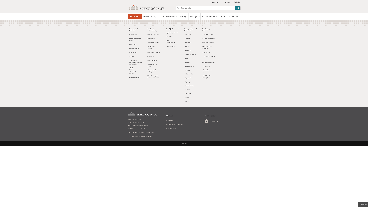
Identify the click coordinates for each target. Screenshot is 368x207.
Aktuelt (132, 56)
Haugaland (187, 42)
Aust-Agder (187, 34)
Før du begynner (153, 34)
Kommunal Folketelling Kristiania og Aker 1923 (135, 62)
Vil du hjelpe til (170, 46)
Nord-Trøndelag (189, 66)
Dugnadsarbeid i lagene (207, 71)
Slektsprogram (152, 60)
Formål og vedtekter (208, 38)
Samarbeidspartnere (208, 62)
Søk (237, 8)
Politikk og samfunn (208, 56)
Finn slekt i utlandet (154, 52)
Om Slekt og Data (231, 17)
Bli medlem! (134, 16)
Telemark (187, 89)
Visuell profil (172, 128)
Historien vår (206, 52)
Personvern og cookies (175, 125)
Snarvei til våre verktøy (152, 71)
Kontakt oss (206, 66)
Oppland (187, 70)
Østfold (186, 101)
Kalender (169, 36)
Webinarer (133, 44)
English (238, 2)
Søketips (151, 56)
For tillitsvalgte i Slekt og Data (207, 76)
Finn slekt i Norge (153, 42)
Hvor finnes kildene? (151, 47)
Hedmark (187, 46)
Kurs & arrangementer (170, 41)
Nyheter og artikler (172, 33)
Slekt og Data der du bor (211, 17)
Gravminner (133, 34)
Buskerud (187, 38)
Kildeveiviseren (134, 48)
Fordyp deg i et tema (152, 65)
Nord (186, 58)
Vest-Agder (187, 93)
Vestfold (186, 97)
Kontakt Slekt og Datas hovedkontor (141, 132)
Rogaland (187, 78)
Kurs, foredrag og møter (135, 39)
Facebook (214, 121)
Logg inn (215, 2)
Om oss (170, 121)
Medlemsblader (134, 77)
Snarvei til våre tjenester (152, 17)
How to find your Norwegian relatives (153, 76)
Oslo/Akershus (188, 74)
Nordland (187, 62)
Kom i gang (151, 38)
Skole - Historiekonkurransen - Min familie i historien (135, 70)
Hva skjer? (194, 17)
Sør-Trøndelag (189, 86)
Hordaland (187, 50)
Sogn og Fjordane (190, 82)
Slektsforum (133, 52)
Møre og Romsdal (190, 54)
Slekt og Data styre (208, 42)
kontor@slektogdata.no (141, 126)
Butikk (228, 2)
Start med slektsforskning (176, 17)
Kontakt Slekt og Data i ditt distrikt (140, 136)
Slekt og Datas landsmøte (207, 47)
